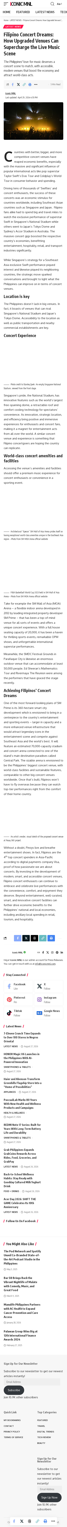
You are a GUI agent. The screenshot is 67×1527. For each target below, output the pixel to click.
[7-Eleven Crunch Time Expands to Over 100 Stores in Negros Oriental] (54, 1038)
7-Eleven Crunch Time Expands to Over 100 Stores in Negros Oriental (22, 1037)
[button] (7, 4)
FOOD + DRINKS (11, 1191)
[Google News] (48, 1013)
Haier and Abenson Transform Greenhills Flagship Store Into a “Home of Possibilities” (23, 1082)
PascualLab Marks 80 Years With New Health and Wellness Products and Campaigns (22, 1103)
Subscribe (14, 1390)
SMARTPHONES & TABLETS (17, 1067)
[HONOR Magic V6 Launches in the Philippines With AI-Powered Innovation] (54, 1059)
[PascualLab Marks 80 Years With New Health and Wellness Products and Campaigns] (54, 1105)
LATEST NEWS (15, 20)
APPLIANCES (10, 1092)
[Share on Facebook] (12, 84)
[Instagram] (52, 952)
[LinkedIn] (61, 952)
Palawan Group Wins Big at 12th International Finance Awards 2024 (21, 1335)
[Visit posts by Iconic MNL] (7, 952)
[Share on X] (18, 84)
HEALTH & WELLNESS (14, 1112)
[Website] (38, 952)
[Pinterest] (57, 952)
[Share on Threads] (30, 1521)
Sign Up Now (49, 1497)
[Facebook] (43, 952)
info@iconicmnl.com (45, 963)
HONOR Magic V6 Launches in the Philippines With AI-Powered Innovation (21, 1058)
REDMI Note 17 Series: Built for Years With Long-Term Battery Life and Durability (22, 1128)
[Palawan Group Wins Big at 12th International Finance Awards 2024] (54, 1335)
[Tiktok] (18, 1013)
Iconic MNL (21, 4)
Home (6, 20)
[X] (47, 952)
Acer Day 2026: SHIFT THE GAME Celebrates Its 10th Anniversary (20, 1203)
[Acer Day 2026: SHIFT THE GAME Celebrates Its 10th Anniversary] (54, 1204)
